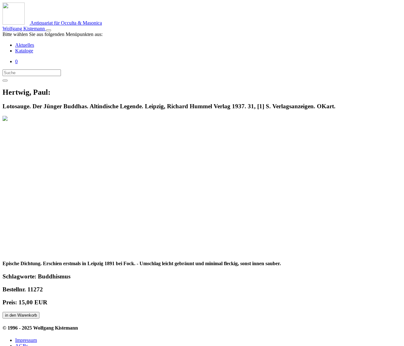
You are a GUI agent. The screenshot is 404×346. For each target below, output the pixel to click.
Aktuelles (24, 45)
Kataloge (24, 50)
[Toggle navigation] (48, 30)
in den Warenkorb (21, 315)
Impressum (26, 340)
